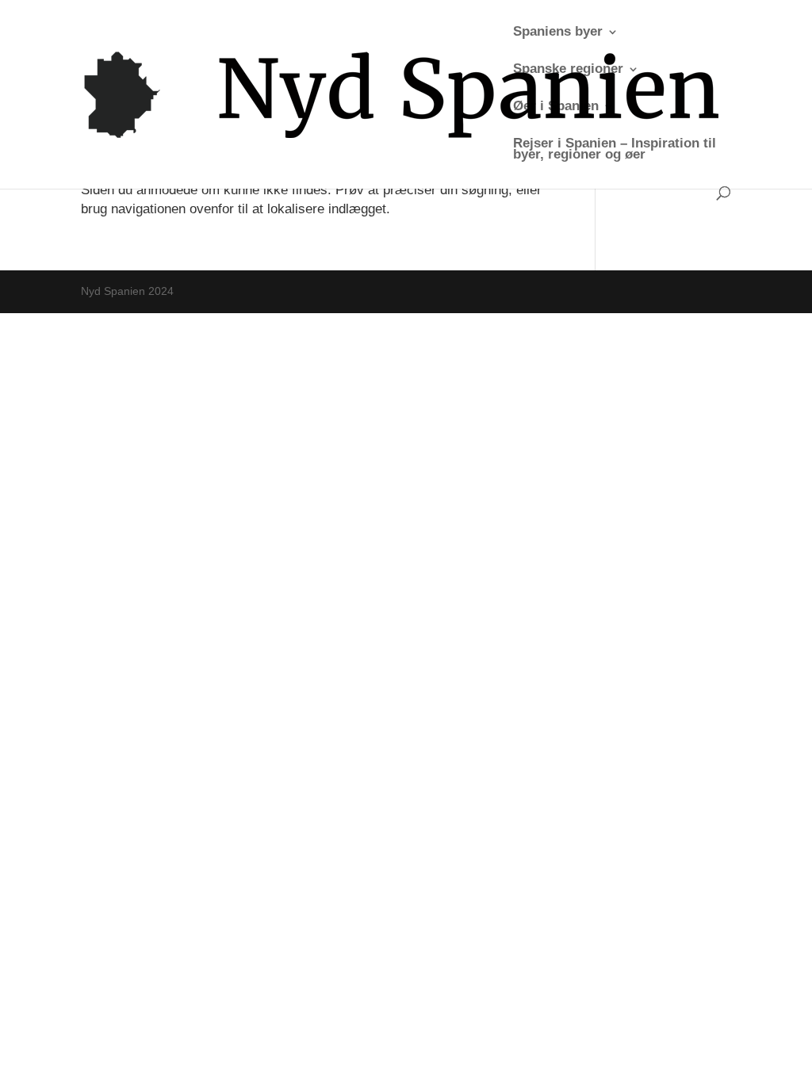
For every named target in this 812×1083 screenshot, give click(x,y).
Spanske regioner (568, 69)
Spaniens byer (558, 32)
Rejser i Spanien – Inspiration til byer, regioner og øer (614, 150)
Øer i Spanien (556, 107)
